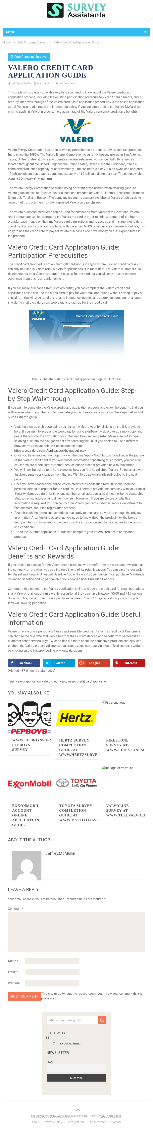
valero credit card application (88, 681)
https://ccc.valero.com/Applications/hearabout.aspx (50, 450)
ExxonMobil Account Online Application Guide (25, 815)
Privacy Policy (53, 1122)
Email (13, 972)
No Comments (68, 83)
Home (7, 42)
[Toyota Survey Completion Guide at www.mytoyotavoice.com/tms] (76, 783)
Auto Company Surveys (32, 42)
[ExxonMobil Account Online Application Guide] (29, 783)
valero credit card (54, 681)
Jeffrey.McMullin (60, 853)
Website (14, 983)
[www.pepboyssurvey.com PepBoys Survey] (29, 717)
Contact (116, 1122)
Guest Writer (98, 1122)
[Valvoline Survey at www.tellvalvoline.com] (123, 783)
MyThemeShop (111, 1115)
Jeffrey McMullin (21, 83)
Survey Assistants (67, 1042)
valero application (28, 681)
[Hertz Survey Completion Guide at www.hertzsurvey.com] (76, 717)
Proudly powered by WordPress (51, 1115)
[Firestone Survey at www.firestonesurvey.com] (123, 717)
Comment (16, 909)
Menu (10, 32)
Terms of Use (76, 1122)
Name (13, 961)
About (35, 1122)
